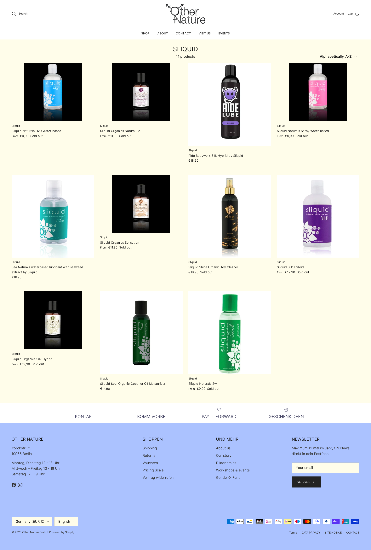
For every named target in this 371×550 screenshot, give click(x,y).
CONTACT (183, 33)
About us (223, 448)
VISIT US (205, 33)
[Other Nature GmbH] (185, 14)
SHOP (145, 33)
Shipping (150, 448)
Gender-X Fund (228, 477)
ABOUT (162, 33)
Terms (293, 532)
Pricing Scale (153, 470)
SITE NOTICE (333, 532)
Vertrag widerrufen (158, 477)
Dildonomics (226, 463)
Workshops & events (233, 470)
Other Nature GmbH (35, 532)
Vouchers (150, 463)
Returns (149, 455)
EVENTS (224, 33)
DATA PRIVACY (310, 532)
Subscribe (306, 482)
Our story (223, 455)
